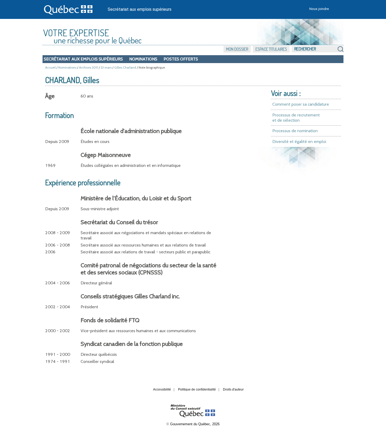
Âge (50, 96)
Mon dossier (237, 49)
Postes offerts (181, 59)
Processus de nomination (295, 130)
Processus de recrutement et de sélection (296, 117)
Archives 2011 (88, 67)
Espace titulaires (271, 49)
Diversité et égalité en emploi (299, 141)
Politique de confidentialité (197, 389)
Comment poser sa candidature (300, 104)
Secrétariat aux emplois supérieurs (139, 9)
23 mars (106, 67)
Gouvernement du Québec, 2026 (195, 424)
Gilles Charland (125, 67)
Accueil (50, 67)
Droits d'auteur (233, 389)
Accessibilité (162, 389)
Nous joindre (319, 9)
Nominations (143, 59)
